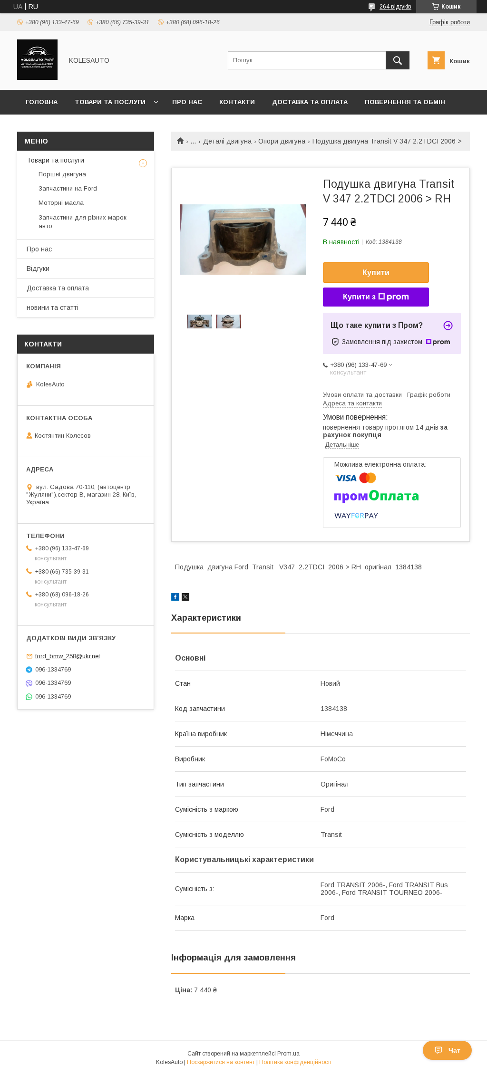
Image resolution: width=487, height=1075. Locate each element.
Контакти (237, 102)
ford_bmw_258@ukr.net (67, 656)
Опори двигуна (281, 141)
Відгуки (38, 268)
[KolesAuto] (37, 77)
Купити (376, 273)
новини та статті (52, 307)
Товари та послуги (110, 102)
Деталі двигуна (227, 141)
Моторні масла (61, 202)
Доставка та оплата (310, 102)
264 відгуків (395, 6)
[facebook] (175, 598)
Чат (454, 1050)
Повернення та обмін (405, 102)
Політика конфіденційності (295, 1062)
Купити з (359, 297)
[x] (185, 598)
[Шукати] (397, 60)
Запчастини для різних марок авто (83, 222)
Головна (42, 102)
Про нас (187, 102)
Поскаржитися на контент (221, 1062)
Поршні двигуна (62, 174)
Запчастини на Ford (68, 188)
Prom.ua (288, 1053)
